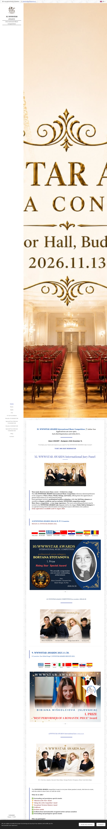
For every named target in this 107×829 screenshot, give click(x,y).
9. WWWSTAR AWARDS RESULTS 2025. (63, 656)
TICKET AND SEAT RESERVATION (65, 448)
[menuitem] (11, 404)
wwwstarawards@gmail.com (29, 1)
